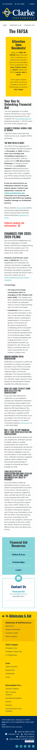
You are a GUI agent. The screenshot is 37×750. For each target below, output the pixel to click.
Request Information (12, 629)
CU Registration (11, 655)
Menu (33, 4)
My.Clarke (20, 4)
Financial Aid (29, 25)
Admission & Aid (16, 25)
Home (5, 25)
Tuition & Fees (18, 555)
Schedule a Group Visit (13, 651)
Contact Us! (13, 734)
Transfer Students (12, 689)
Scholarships (18, 562)
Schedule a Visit (11, 648)
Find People (29, 734)
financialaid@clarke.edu (18, 594)
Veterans (8, 705)
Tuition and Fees (11, 666)
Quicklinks (8, 4)
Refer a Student (11, 636)
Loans (18, 570)
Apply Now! (9, 626)
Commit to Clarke (11, 633)
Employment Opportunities (22, 739)
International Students (13, 698)
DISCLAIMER (22, 208)
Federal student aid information (14, 224)
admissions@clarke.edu (14, 193)
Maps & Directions (26, 732)
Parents (8, 702)
